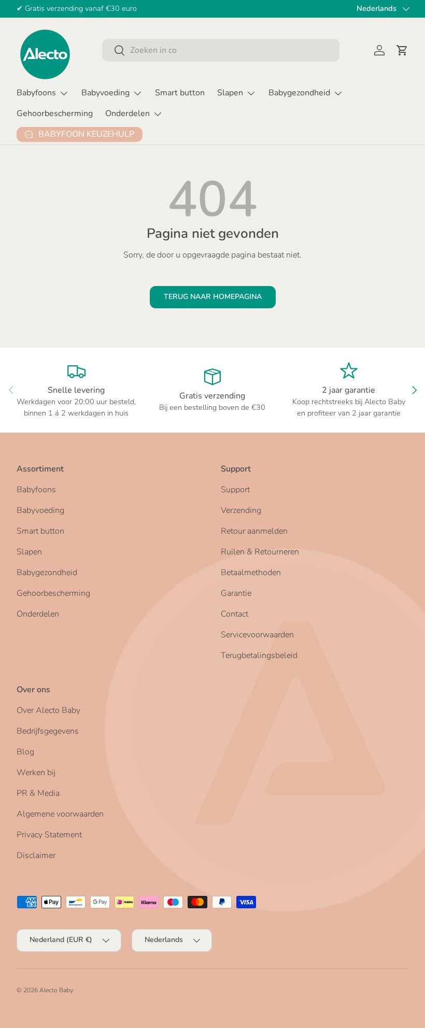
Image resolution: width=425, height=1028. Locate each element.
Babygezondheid (47, 572)
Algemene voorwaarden (60, 814)
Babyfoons (36, 489)
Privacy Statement (49, 834)
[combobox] (220, 50)
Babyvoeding (40, 510)
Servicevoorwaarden (257, 634)
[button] (402, 50)
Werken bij (36, 772)
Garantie (236, 593)
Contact (234, 614)
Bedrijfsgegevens (48, 731)
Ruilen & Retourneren (260, 552)
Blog (25, 752)
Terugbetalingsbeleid (259, 655)
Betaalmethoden (251, 572)
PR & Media (38, 793)
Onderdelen (38, 614)
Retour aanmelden (254, 531)
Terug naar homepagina (213, 297)
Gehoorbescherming (55, 113)
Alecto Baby (56, 990)
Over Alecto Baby (48, 710)
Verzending (241, 510)
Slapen (29, 552)
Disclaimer (36, 855)
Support (235, 489)
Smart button (180, 92)
